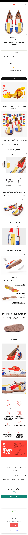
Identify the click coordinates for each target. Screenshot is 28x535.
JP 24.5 (6, 60)
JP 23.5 (19, 56)
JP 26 (22, 60)
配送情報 (14, 472)
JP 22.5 (8, 56)
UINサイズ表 (14, 470)
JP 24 (24, 56)
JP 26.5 (11, 63)
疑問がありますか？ (14, 475)
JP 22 (3, 56)
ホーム (13, 40)
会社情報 (13, 504)
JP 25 (11, 60)
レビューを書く (14, 496)
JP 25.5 (16, 60)
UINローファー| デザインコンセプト (14, 467)
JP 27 (17, 63)
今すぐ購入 (14, 78)
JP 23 (14, 56)
